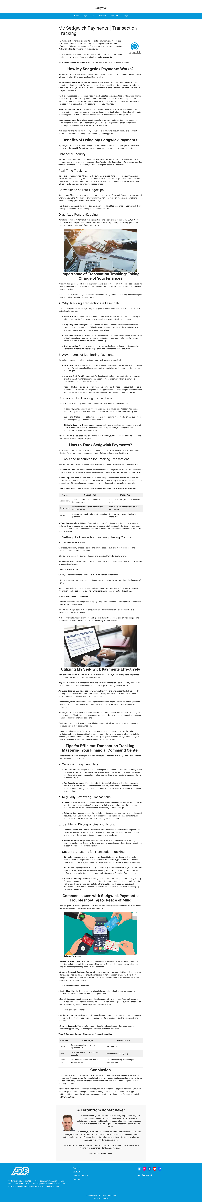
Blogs (126, 16)
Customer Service (80, 1175)
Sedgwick (101, 8)
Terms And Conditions (107, 1195)
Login (85, 16)
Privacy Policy (91, 1195)
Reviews (76, 1179)
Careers (76, 1168)
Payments (103, 16)
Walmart (76, 1172)
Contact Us (115, 16)
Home (76, 16)
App (93, 16)
